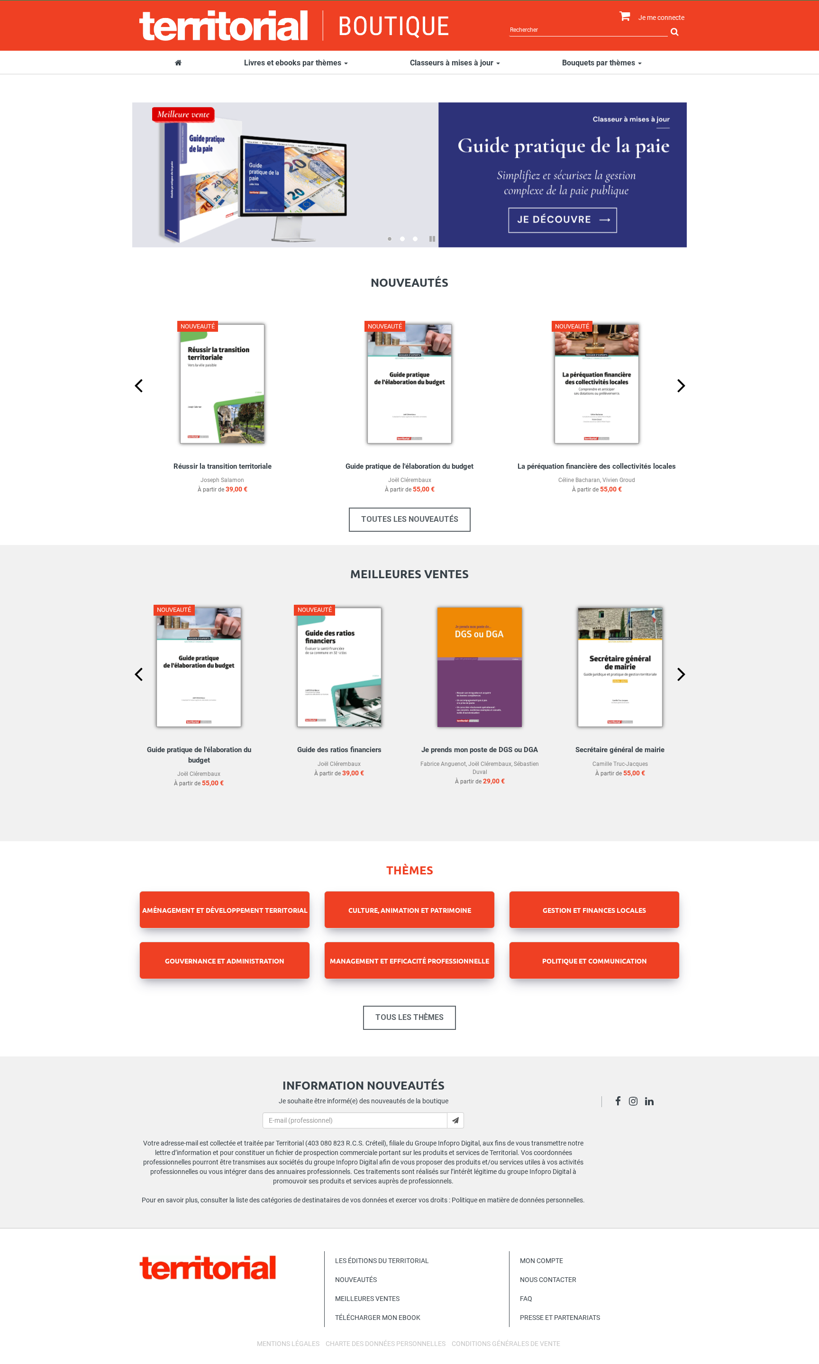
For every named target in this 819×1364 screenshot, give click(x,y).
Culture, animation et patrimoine (409, 910)
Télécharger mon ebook (377, 1317)
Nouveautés (356, 1279)
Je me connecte (661, 17)
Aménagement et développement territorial (225, 910)
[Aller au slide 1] (389, 239)
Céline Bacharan (579, 480)
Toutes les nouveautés (409, 519)
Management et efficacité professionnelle (409, 960)
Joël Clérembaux (409, 480)
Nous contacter (548, 1279)
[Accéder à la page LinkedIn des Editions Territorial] (652, 1102)
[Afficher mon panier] (622, 16)
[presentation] (130, 401)
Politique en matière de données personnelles (517, 1200)
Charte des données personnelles (386, 1343)
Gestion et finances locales (594, 910)
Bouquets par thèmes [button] (599, 62)
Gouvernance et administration (224, 960)
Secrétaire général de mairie (619, 750)
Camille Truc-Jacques (620, 764)
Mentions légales (288, 1343)
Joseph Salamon (222, 480)
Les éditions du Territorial (382, 1260)
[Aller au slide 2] (402, 239)
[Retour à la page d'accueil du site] (294, 25)
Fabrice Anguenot (443, 764)
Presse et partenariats (560, 1317)
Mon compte (541, 1260)
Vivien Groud (618, 480)
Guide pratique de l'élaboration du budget (409, 466)
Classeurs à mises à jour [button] (452, 62)
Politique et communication (594, 960)
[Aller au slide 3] (415, 239)
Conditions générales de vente (506, 1343)
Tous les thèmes (409, 1017)
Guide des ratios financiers (339, 750)
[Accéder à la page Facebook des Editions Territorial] (620, 1102)
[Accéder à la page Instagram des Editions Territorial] (636, 1102)
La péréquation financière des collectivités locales (597, 466)
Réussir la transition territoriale (222, 466)
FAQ (526, 1298)
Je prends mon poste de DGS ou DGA (479, 750)
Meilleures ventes (367, 1298)
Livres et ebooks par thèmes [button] (293, 62)
